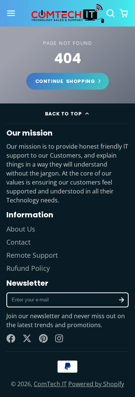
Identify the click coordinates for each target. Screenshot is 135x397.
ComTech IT (50, 384)
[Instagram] (59, 338)
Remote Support (32, 255)
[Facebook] (10, 338)
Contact (18, 242)
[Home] (67, 13)
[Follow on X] (27, 338)
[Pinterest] (43, 338)
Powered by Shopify (96, 384)
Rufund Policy (28, 268)
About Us (20, 228)
